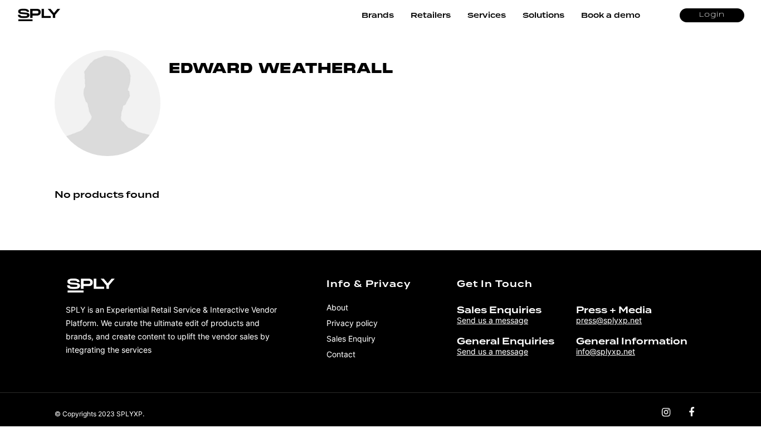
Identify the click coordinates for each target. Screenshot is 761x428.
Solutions (543, 15)
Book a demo (610, 15)
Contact (340, 354)
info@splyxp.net (605, 351)
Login (712, 15)
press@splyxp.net (609, 320)
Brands (378, 15)
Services (486, 15)
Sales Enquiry (350, 338)
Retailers (431, 15)
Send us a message (492, 320)
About (337, 307)
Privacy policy (352, 323)
